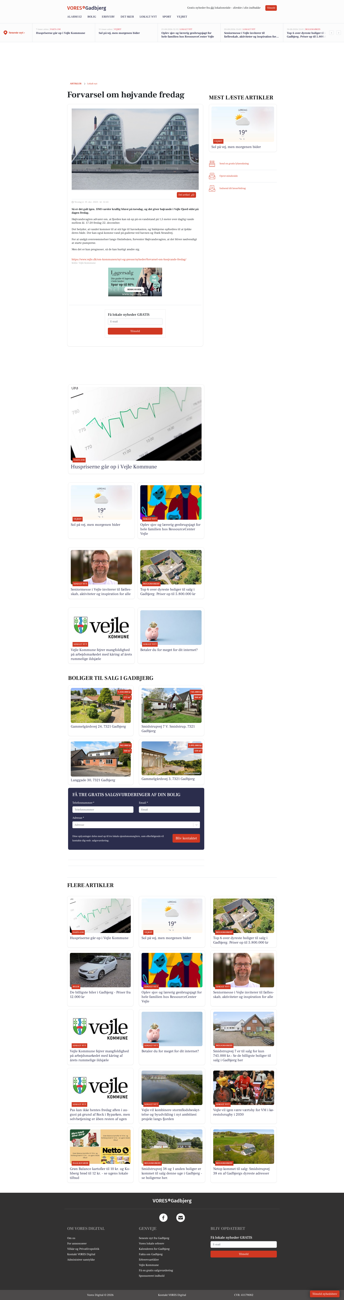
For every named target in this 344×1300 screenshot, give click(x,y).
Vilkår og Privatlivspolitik (83, 1249)
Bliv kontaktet (186, 838)
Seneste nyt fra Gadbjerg (154, 1238)
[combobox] (74, 825)
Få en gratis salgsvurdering (156, 1270)
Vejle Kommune (149, 1265)
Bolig (91, 16)
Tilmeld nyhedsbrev (324, 1294)
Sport (167, 16)
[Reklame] (135, 282)
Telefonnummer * (83, 803)
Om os (71, 1238)
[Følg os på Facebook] (163, 1217)
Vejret (182, 16)
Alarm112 (74, 16)
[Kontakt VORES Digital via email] (180, 1217)
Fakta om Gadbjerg (151, 1254)
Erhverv (108, 16)
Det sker (127, 16)
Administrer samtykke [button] (81, 1259)
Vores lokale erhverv (151, 1243)
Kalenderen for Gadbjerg (154, 1249)
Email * (143, 803)
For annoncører (77, 1243)
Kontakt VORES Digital (81, 1254)
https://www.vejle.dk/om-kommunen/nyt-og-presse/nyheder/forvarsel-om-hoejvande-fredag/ (129, 259)
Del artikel (184, 194)
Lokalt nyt (148, 16)
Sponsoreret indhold (151, 1276)
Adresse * (78, 818)
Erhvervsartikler (149, 1259)
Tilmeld (271, 8)
